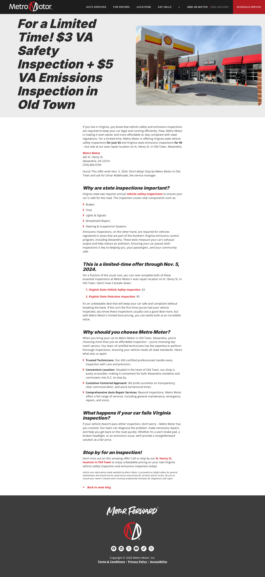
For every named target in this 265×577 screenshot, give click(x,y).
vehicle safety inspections (145, 194)
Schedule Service (249, 7)
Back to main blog (99, 487)
